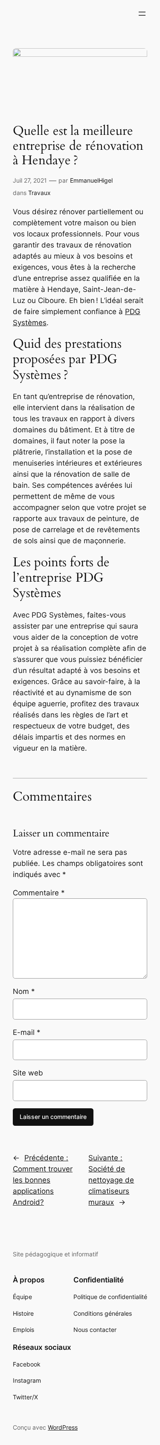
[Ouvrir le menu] (142, 14)
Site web (28, 1073)
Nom (24, 991)
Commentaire (39, 893)
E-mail (27, 1032)
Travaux (39, 192)
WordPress (63, 1427)
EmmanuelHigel (91, 180)
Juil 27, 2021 (30, 180)
